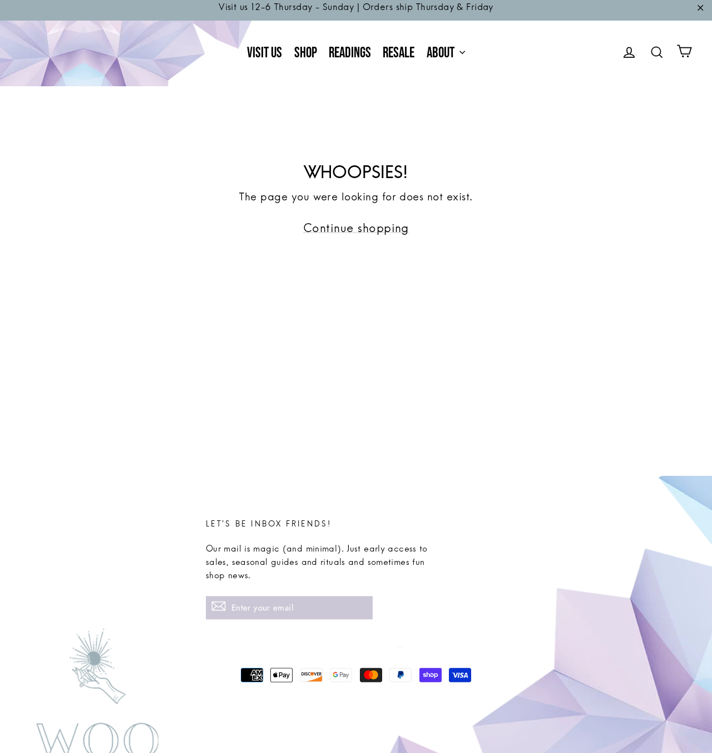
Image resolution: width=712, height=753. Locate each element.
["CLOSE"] (700, 10)
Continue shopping (356, 232)
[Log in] (629, 53)
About (442, 53)
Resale (398, 53)
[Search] (657, 53)
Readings (350, 53)
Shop (305, 53)
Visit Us (264, 53)
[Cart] (684, 53)
